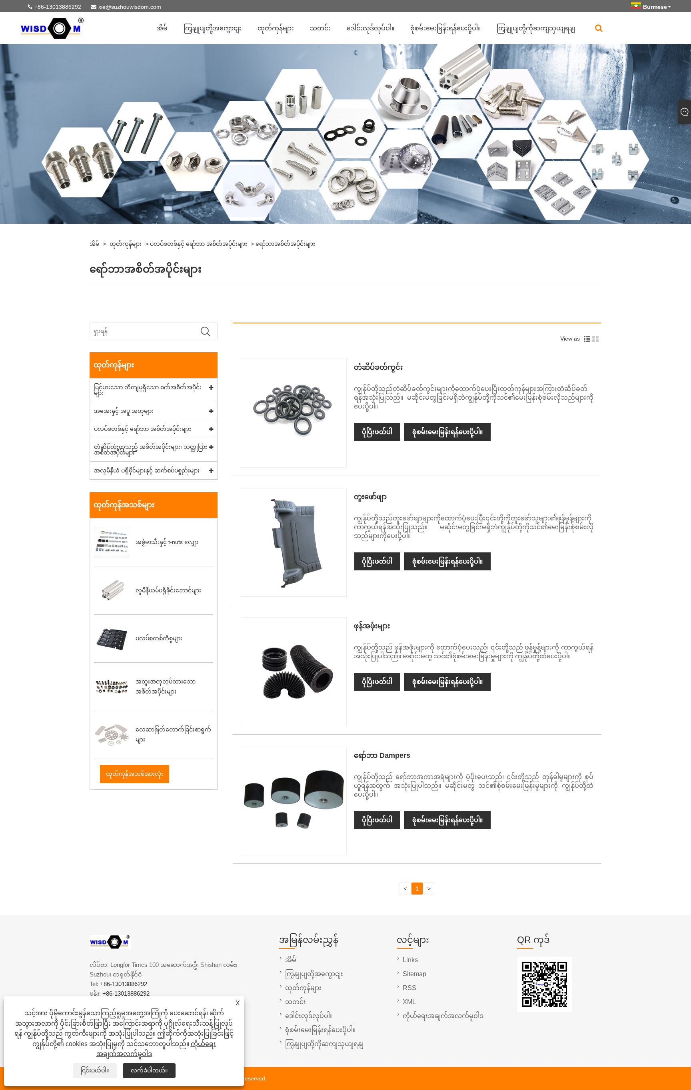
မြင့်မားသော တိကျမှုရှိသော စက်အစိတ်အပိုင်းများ (148, 390)
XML (409, 1001)
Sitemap (414, 973)
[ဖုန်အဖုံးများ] (293, 720)
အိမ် (162, 28)
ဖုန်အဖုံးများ (372, 626)
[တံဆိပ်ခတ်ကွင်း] (293, 462)
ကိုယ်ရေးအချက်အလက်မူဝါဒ (443, 1015)
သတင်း (320, 28)
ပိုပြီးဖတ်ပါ (377, 431)
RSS (409, 987)
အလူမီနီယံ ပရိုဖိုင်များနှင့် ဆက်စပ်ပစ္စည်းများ (147, 470)
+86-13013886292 (57, 7)
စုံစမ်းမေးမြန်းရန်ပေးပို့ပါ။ (445, 28)
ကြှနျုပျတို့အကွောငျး (213, 28)
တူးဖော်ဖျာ (370, 497)
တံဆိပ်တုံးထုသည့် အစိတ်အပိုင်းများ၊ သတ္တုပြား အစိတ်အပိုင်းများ (150, 450)
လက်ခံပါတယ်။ (149, 1070)
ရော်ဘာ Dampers (382, 755)
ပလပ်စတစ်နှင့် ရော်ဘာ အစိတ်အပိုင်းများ (198, 244)
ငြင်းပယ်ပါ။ (95, 1070)
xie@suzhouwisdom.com (129, 7)
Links (410, 959)
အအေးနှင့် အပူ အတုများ (124, 411)
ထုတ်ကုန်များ (276, 28)
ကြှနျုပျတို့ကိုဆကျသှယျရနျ (536, 28)
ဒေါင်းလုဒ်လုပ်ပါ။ (370, 28)
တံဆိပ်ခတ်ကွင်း (378, 367)
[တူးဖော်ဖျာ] (293, 591)
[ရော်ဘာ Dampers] (293, 850)
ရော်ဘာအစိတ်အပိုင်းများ (285, 244)
